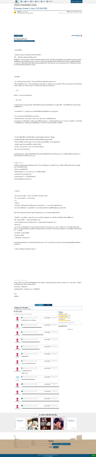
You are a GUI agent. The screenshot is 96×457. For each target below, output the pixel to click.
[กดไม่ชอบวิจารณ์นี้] (48, 317)
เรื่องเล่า (43, 1)
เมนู (22, 1)
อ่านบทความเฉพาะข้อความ (29, 41)
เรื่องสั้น (38, 1)
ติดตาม (21, 35)
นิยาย (33, 1)
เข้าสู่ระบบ (80, 1)
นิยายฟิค (15, 446)
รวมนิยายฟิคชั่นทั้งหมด (26, 5)
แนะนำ (16, 35)
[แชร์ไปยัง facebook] (78, 35)
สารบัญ (34, 5)
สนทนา (93, 455)
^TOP (36, 317)
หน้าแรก (17, 5)
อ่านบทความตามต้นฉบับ (18, 41)
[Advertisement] (48, 24)
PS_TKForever (25, 11)
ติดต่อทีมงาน (33, 444)
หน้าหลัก (27, 1)
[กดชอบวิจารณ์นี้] (45, 317)
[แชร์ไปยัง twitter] (80, 35)
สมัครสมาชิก (74, 1)
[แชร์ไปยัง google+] (81, 35)
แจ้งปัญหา (33, 442)
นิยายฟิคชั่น (50, 1)
